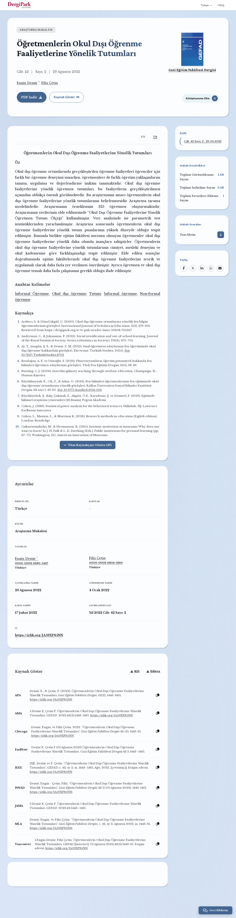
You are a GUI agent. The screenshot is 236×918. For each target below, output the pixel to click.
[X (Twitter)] (193, 268)
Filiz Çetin (49, 83)
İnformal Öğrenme (32, 294)
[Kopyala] (157, 695)
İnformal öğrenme (120, 294)
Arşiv (183, 132)
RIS (137, 671)
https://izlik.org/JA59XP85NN (39, 635)
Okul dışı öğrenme (69, 294)
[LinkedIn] (202, 268)
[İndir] (220, 234)
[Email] (220, 268)
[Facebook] (184, 268)
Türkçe (205, 5)
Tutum (95, 294)
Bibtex (155, 671)
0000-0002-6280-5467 (31, 563)
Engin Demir (27, 83)
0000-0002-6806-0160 (106, 562)
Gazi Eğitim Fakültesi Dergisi (192, 70)
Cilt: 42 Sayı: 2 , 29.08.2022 (202, 141)
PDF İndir (29, 97)
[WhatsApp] (211, 268)
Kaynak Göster (64, 97)
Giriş (221, 5)
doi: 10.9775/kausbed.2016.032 (79, 390)
